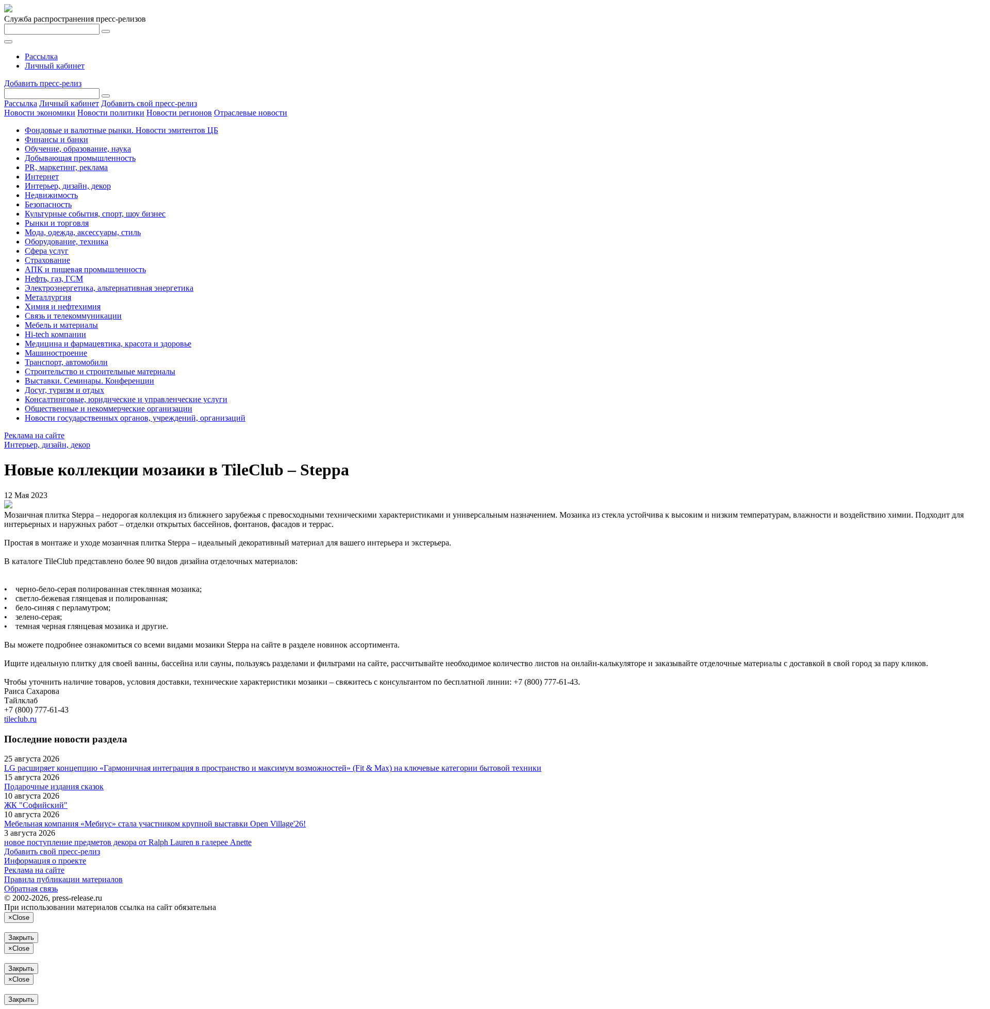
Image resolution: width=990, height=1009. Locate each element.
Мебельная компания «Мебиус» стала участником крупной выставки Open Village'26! (155, 823)
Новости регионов (179, 112)
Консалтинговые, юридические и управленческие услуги (126, 399)
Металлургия (48, 297)
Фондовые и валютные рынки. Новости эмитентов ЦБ (121, 130)
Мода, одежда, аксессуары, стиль (83, 232)
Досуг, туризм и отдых (64, 390)
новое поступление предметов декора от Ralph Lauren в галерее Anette (128, 842)
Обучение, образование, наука (78, 148)
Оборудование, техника (66, 241)
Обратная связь (31, 888)
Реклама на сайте (34, 435)
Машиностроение (56, 353)
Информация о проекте (45, 860)
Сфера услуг (47, 250)
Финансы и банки (56, 139)
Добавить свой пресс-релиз (149, 103)
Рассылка (41, 56)
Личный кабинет (55, 65)
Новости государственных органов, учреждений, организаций (135, 417)
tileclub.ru (20, 719)
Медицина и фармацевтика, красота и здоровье (108, 343)
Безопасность (48, 204)
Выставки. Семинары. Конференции (89, 380)
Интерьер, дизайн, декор (68, 185)
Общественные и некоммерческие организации (108, 408)
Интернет (42, 176)
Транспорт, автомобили (66, 362)
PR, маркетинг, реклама (66, 167)
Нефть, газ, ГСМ (54, 278)
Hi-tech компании (55, 334)
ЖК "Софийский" (36, 805)
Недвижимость (51, 195)
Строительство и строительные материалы (100, 371)
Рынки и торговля (57, 223)
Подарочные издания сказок (54, 786)
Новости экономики (39, 112)
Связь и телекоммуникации (73, 315)
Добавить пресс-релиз (42, 83)
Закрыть (21, 937)
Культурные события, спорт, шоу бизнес (95, 213)
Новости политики (110, 112)
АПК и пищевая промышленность (85, 269)
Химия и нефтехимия (63, 306)
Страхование (47, 260)
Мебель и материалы (61, 325)
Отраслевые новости (250, 112)
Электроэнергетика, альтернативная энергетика (109, 288)
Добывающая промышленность (80, 158)
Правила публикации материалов (63, 879)
